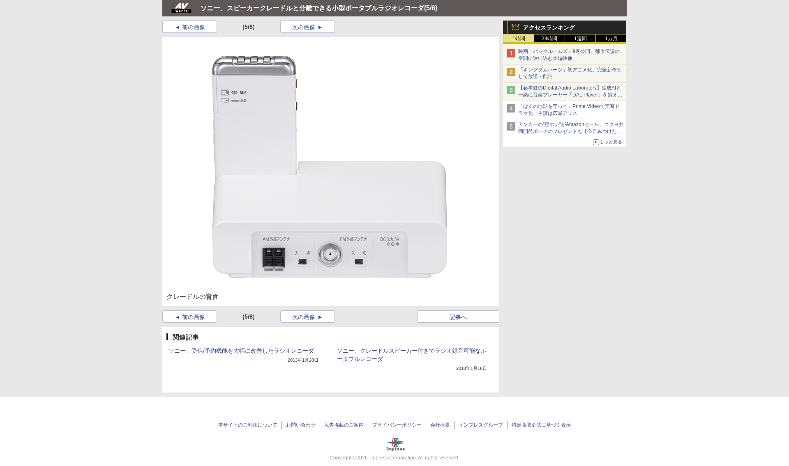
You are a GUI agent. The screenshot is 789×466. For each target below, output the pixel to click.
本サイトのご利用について (247, 425)
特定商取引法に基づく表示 (541, 425)
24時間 (549, 38)
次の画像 (303, 27)
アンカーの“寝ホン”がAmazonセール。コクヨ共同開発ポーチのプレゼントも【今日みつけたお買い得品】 (571, 131)
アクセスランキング (549, 27)
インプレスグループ (481, 425)
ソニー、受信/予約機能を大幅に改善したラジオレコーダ (241, 350)
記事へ (458, 317)
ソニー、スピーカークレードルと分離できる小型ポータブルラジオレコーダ (312, 8)
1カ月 (611, 38)
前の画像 (193, 27)
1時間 (518, 38)
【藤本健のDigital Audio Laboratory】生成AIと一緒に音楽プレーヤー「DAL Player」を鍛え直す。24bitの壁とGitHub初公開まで (570, 95)
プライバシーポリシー (397, 425)
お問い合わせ (301, 425)
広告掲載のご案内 (344, 425)
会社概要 (440, 425)
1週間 (580, 38)
